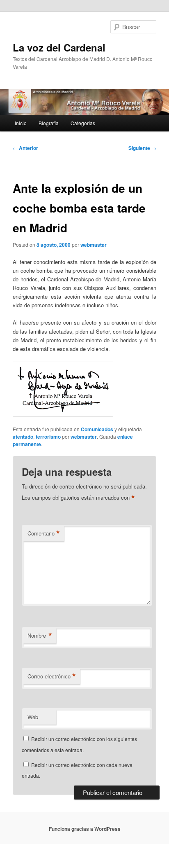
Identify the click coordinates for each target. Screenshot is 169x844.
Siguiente (142, 148)
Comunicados (97, 429)
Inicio (21, 122)
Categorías (83, 122)
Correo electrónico (51, 676)
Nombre (39, 635)
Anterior (25, 148)
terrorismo (48, 436)
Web (32, 717)
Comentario (43, 533)
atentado (23, 436)
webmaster (93, 244)
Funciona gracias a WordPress (85, 828)
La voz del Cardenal (59, 47)
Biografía (49, 122)
